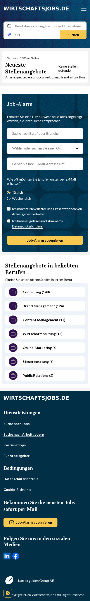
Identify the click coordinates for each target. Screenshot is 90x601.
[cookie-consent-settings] (7, 593)
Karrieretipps (14, 445)
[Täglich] (8, 193)
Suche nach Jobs (16, 424)
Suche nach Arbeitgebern (23, 434)
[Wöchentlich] (8, 199)
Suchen (73, 35)
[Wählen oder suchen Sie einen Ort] (77, 148)
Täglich (17, 192)
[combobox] (45, 30)
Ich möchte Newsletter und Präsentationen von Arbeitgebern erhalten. (47, 211)
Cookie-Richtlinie (17, 489)
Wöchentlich (21, 198)
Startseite (12, 58)
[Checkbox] (8, 221)
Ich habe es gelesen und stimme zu (37, 223)
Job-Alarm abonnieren (45, 240)
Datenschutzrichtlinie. (27, 226)
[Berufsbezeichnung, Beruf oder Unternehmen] (9, 25)
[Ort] (9, 34)
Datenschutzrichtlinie (20, 479)
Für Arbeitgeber (16, 455)
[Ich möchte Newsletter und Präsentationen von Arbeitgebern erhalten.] (8, 209)
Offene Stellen (30, 58)
